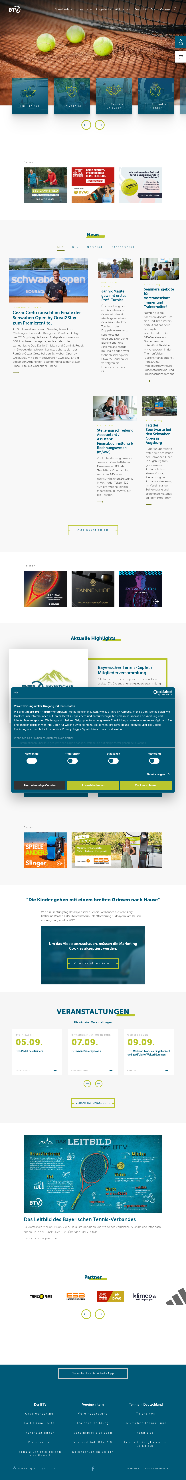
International (122, 247)
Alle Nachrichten (93, 530)
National (94, 247)
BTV (75, 247)
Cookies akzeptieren (93, 963)
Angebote (104, 9)
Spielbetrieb (65, 9)
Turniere (85, 9)
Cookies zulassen (146, 785)
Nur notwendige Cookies (40, 785)
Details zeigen (156, 774)
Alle (60, 247)
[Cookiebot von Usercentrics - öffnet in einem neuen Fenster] (156, 692)
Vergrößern (156, 1140)
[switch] (72, 761)
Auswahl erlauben (93, 785)
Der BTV (140, 9)
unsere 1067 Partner (38, 711)
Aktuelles (122, 9)
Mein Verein (160, 9)
